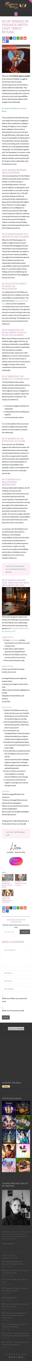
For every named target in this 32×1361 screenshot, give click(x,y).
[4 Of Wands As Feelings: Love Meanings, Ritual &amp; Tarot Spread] (7, 892)
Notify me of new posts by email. (13, 1011)
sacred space (14, 640)
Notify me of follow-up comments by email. (14, 999)
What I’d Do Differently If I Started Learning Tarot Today (15, 1271)
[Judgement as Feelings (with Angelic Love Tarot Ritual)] (9, 1165)
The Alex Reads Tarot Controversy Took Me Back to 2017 (15, 1289)
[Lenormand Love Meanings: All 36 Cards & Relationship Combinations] (23, 1122)
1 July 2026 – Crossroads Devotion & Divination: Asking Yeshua (15, 1343)
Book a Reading (16, 861)
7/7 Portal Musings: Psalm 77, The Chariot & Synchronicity (15, 1325)
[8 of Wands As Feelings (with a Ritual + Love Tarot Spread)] (7, 877)
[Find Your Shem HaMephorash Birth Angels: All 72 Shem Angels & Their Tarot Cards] (23, 1108)
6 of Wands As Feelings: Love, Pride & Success (20, 883)
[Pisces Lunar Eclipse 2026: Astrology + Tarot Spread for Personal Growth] (9, 1136)
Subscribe (25, 932)
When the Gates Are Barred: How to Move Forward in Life (15, 1305)
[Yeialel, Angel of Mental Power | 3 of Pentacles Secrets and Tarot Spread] (23, 1136)
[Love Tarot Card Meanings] (9, 1122)
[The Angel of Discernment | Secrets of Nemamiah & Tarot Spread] (9, 1151)
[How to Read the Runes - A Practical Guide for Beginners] (23, 1165)
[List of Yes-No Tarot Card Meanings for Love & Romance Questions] (23, 1151)
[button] (15, 14)
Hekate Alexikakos (10, 1297)
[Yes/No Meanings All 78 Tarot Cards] (9, 1108)
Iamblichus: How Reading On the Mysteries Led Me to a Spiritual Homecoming (14, 1315)
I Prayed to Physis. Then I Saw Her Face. (15, 1280)
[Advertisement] (16, 1056)
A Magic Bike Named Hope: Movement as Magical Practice (12, 1262)
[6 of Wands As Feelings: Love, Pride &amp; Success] (20, 877)
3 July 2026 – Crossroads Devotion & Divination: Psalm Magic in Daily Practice (16, 1334)
